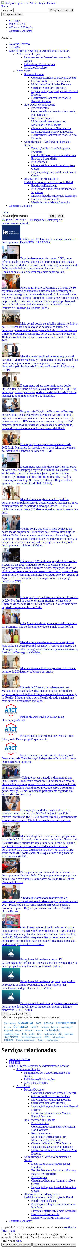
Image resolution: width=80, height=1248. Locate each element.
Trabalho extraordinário (26, 1040)
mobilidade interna (11, 1034)
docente (25, 1022)
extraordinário (58, 1037)
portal (32, 1034)
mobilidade (52, 1030)
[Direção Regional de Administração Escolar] (28, 3)
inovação (45, 1027)
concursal (69, 1034)
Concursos (10, 1023)
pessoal (49, 1023)
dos (24, 1033)
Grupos (41, 1040)
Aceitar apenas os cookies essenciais (54, 1244)
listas (46, 1036)
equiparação (66, 1027)
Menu (4, 37)
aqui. (19, 1240)
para (38, 1023)
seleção (7, 1027)
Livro (39, 1034)
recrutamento (66, 1022)
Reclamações (50, 1034)
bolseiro (54, 1027)
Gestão (34, 1027)
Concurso (20, 1026)
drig (60, 1034)
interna (39, 1030)
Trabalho (8, 1039)
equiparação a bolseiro (13, 1030)
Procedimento (11, 1036)
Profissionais (52, 1040)
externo (29, 1030)
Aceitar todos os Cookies (16, 1244)
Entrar (5, 6)
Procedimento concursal (31, 1037)
